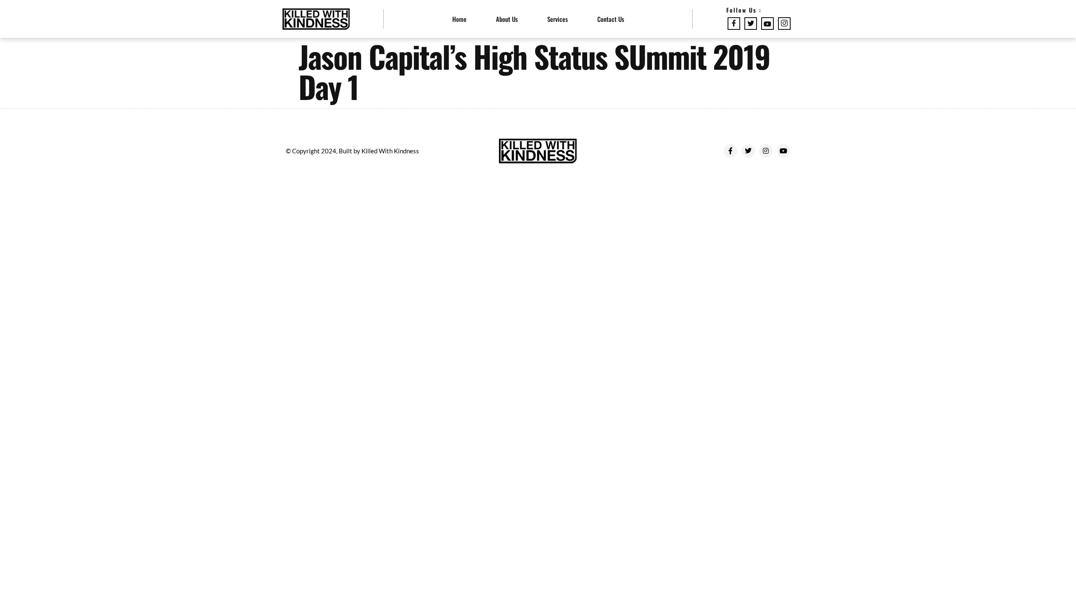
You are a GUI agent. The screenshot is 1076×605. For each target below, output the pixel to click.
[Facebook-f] (730, 151)
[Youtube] (767, 23)
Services (557, 19)
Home (459, 19)
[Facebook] (734, 23)
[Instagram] (784, 23)
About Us (507, 19)
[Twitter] (750, 23)
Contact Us (610, 19)
